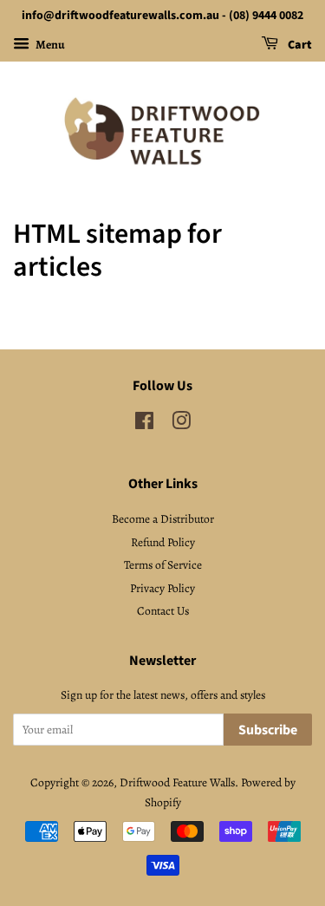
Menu (49, 44)
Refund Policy (163, 542)
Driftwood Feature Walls (177, 782)
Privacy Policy (162, 588)
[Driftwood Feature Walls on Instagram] (181, 424)
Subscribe (267, 730)
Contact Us (163, 611)
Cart (298, 45)
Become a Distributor (163, 519)
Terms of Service (163, 565)
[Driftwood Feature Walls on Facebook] (144, 424)
